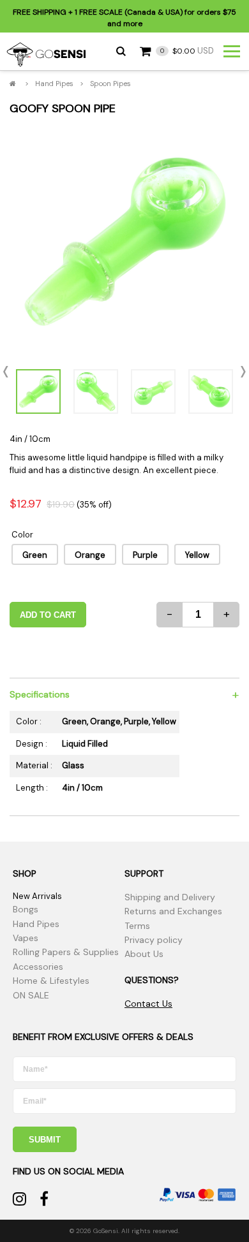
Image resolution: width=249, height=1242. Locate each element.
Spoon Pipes (110, 83)
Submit (45, 1139)
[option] (124, 241)
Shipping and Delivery (169, 897)
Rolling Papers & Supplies (66, 952)
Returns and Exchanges (173, 911)
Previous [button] (9, 372)
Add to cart (48, 615)
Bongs (25, 909)
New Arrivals (37, 896)
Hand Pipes (54, 83)
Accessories (38, 966)
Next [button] (239, 372)
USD (187, 50)
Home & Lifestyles (51, 980)
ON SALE (31, 995)
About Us (143, 954)
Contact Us (148, 1003)
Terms (137, 926)
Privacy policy (153, 940)
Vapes (25, 938)
